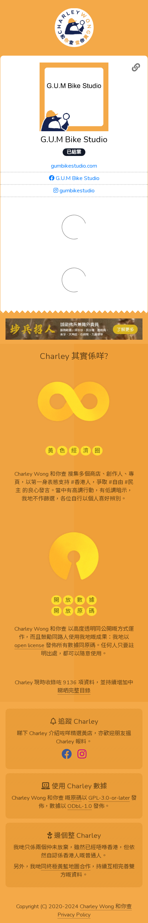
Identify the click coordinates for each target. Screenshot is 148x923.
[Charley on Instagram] (81, 754)
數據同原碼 (81, 645)
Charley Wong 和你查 (106, 906)
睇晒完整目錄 (74, 691)
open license (29, 645)
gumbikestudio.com (74, 166)
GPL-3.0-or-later (109, 798)
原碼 (76, 798)
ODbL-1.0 (79, 806)
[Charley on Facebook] (67, 754)
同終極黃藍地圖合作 (66, 867)
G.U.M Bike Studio (76, 178)
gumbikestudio (76, 190)
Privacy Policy (74, 915)
